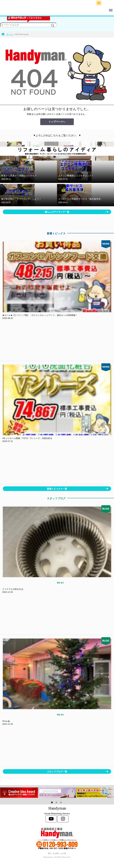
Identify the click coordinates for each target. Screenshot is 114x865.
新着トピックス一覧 (57, 488)
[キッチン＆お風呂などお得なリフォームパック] (95, 792)
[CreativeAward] (19, 792)
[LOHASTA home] (57, 792)
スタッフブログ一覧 (57, 771)
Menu (69, 8)
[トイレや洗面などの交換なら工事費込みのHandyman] (57, 833)
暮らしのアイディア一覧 (57, 212)
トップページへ (57, 121)
